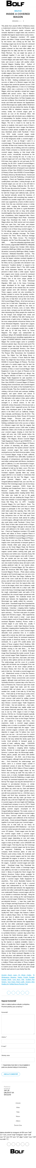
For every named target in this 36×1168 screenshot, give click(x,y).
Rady (18, 1112)
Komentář (5, 1012)
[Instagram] (27, 1144)
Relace (18, 1116)
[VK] (27, 993)
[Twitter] (13, 993)
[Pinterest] (22, 1144)
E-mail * (4, 1046)
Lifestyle (18, 1103)
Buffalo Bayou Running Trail (19, 984)
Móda (18, 1107)
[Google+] (18, 1144)
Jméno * (4, 1037)
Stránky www (6, 1055)
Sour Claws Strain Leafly (16, 982)
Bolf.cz (18, 11)
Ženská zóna (18, 1125)
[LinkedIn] (18, 993)
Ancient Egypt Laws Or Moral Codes (16, 975)
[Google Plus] (22, 993)
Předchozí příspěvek (9, 1091)
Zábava (18, 1121)
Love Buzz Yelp (18, 979)
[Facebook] (9, 993)
